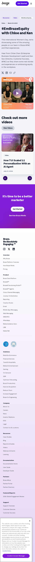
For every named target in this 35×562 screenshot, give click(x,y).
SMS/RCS (6, 317)
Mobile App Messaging (10, 310)
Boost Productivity (9, 383)
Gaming (5, 369)
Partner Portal (7, 483)
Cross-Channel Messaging (11, 292)
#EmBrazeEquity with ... (27, 18)
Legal (4, 424)
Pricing (5, 269)
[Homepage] (5, 3)
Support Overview (9, 506)
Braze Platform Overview (11, 262)
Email (5, 306)
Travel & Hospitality (9, 362)
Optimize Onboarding (10, 380)
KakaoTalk (6, 331)
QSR (4, 376)
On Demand (7, 373)
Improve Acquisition (9, 387)
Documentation (8, 460)
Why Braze (6, 258)
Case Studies (7, 437)
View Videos (8, 128)
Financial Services (8, 359)
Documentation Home (10, 464)
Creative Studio (8, 303)
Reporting (6, 299)
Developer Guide (8, 471)
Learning (5, 454)
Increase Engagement (10, 394)
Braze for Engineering (10, 397)
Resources (6, 18)
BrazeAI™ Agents (8, 289)
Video (15, 18)
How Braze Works (8, 265)
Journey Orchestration (10, 296)
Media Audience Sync (10, 324)
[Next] (30, 178)
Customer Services (9, 509)
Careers (5, 410)
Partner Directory (8, 487)
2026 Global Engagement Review (13, 496)
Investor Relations (9, 417)
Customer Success (9, 513)
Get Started (22, 3)
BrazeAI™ (6, 282)
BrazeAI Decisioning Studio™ (12, 285)
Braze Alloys (7, 480)
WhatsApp (6, 320)
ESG (4, 421)
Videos (5, 447)
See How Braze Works (17, 216)
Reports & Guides (8, 444)
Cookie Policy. (6, 551)
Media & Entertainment (10, 366)
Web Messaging (8, 313)
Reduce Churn (7, 390)
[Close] (30, 521)
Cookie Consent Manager (16, 556)
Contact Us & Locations (11, 427)
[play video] (17, 93)
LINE (4, 327)
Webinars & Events (9, 451)
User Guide (6, 467)
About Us (6, 406)
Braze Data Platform (9, 278)
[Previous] (5, 178)
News (5, 414)
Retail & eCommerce (9, 355)
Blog (4, 440)
